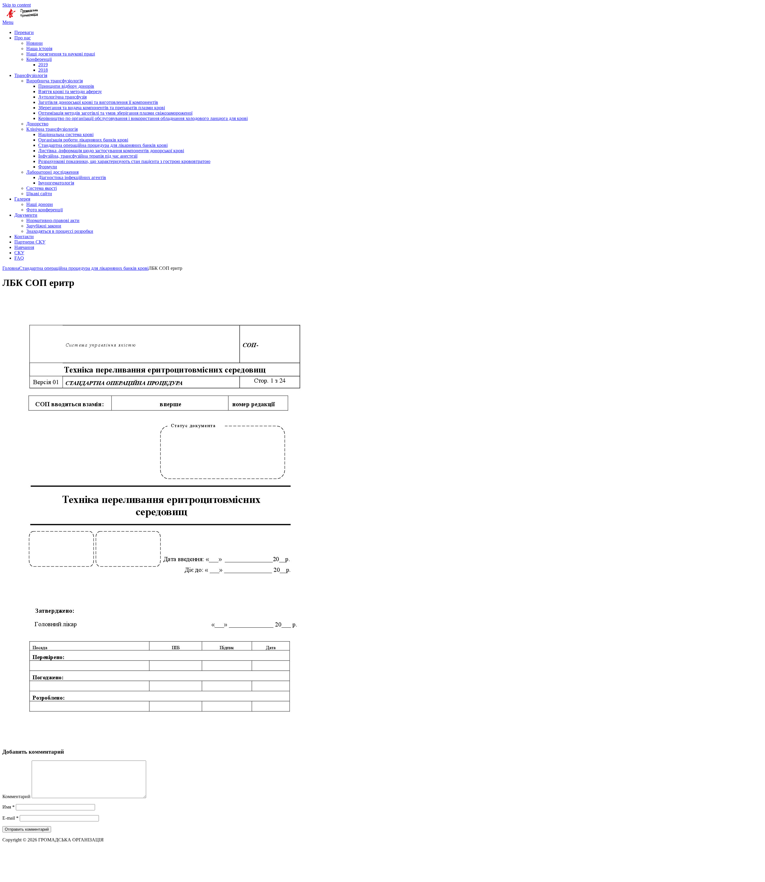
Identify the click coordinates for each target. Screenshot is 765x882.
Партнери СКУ (29, 241)
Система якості (41, 188)
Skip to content (16, 4)
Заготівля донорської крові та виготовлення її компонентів (98, 102)
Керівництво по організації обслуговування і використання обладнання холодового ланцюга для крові (143, 118)
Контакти (24, 236)
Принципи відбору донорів (66, 86)
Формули (47, 166)
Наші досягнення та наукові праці (60, 53)
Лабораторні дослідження (52, 172)
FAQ (19, 258)
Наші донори (39, 204)
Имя (8, 806)
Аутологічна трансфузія (62, 96)
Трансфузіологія (30, 75)
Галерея (22, 198)
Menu (7, 22)
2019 (43, 64)
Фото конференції (44, 209)
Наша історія (39, 48)
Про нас (22, 37)
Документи (25, 215)
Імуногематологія (56, 182)
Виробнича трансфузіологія (54, 80)
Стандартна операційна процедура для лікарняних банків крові (103, 145)
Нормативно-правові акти (52, 220)
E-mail (10, 818)
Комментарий (16, 796)
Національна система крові (66, 134)
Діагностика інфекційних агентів (72, 177)
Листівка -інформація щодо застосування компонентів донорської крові (111, 150)
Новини (34, 43)
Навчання (24, 247)
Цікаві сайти (39, 193)
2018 (43, 70)
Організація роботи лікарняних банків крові (83, 139)
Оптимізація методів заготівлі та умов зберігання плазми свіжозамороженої (115, 113)
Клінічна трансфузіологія (52, 129)
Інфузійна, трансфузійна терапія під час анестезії (87, 155)
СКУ (19, 252)
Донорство (37, 123)
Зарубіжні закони (43, 225)
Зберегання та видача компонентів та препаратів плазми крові (101, 107)
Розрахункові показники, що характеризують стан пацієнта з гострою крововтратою (124, 161)
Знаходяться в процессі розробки (59, 231)
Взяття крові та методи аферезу (70, 91)
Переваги (24, 32)
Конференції (39, 59)
